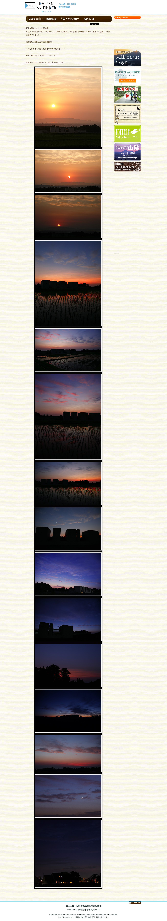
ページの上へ (135, 902)
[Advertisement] (127, 32)
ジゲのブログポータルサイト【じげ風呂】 (127, 167)
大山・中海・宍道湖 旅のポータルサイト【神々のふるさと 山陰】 (127, 152)
